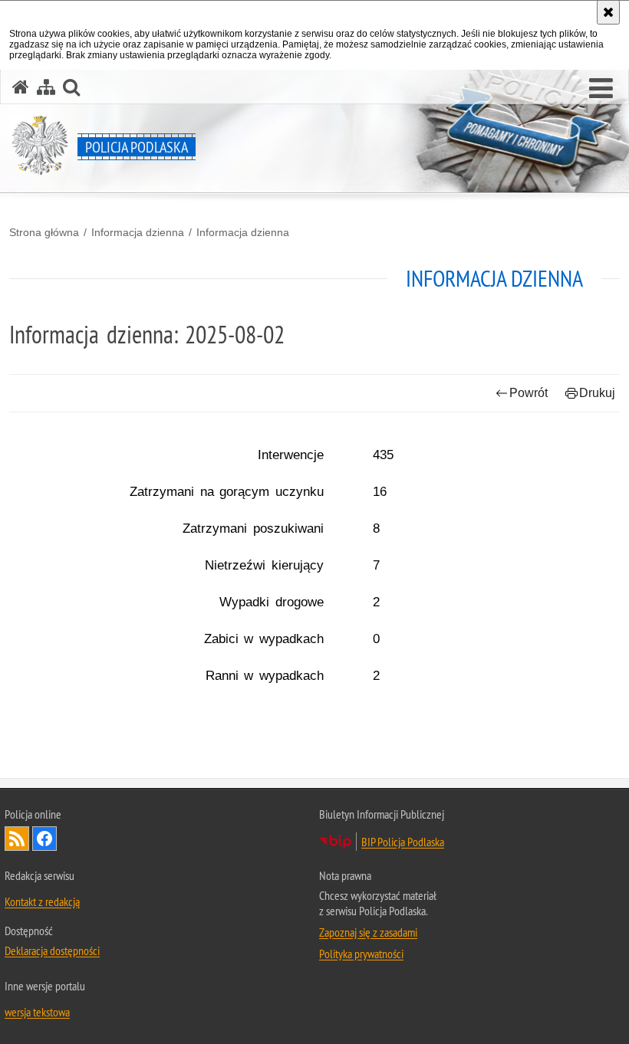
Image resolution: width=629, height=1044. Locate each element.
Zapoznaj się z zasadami (368, 932)
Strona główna (44, 232)
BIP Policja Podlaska (402, 841)
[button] (601, 89)
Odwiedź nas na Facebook (44, 838)
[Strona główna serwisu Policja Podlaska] (20, 87)
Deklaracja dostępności (52, 950)
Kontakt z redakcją (42, 901)
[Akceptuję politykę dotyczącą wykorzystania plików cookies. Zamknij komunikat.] (608, 12)
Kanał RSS (17, 838)
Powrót (528, 392)
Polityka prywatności (361, 953)
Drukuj (597, 392)
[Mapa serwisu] (46, 87)
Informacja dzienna (137, 232)
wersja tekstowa (37, 1011)
